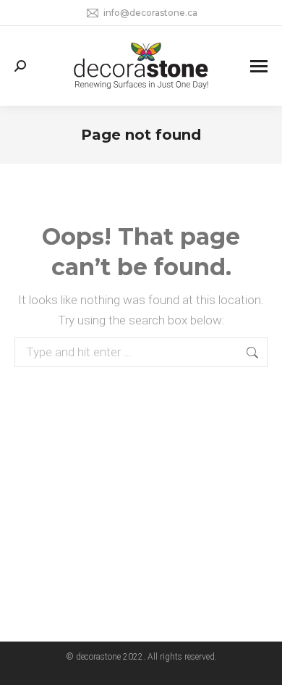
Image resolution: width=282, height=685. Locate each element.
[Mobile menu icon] (259, 66)
